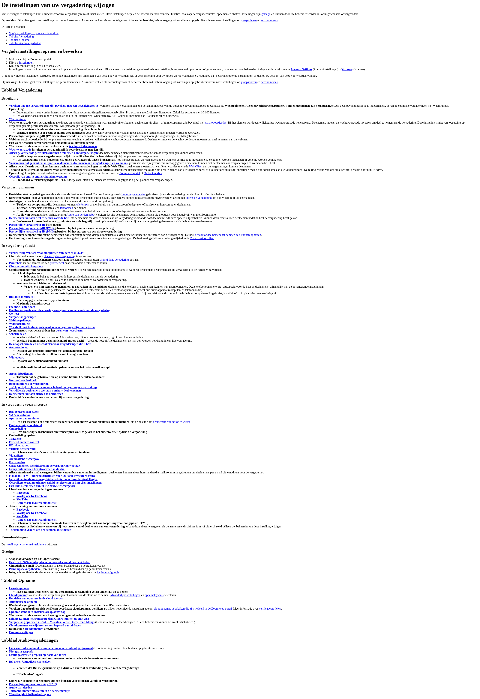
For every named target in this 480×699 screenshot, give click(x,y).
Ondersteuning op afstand (25, 425)
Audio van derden (20, 687)
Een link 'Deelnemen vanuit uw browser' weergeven (42, 486)
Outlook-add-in (153, 173)
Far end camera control (24, 442)
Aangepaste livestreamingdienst (36, 502)
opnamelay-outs (154, 595)
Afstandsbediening (21, 373)
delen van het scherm (69, 330)
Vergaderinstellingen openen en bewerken (33, 33)
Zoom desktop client (202, 238)
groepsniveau (249, 20)
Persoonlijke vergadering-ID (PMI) (31, 228)
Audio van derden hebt (80, 214)
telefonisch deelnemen (83, 146)
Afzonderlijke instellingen (125, 595)
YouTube (22, 499)
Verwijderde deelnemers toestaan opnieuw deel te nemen (45, 390)
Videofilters (16, 455)
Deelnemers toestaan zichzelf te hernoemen (36, 393)
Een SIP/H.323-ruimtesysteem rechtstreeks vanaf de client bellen (49, 562)
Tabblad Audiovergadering (25, 43)
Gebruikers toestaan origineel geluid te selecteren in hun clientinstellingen (55, 482)
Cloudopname (18, 595)
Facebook (22, 492)
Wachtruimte (17, 119)
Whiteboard (16, 357)
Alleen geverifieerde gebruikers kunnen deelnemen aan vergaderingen (53, 152)
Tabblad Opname (19, 39)
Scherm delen (17, 333)
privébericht (57, 263)
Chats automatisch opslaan (26, 266)
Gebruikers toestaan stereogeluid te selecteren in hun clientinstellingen (53, 479)
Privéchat (15, 263)
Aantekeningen (18, 347)
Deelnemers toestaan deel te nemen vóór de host (39, 218)
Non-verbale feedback (23, 380)
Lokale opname (19, 588)
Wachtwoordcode (20, 149)
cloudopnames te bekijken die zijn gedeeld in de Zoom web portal (193, 608)
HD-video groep (19, 445)
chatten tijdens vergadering (59, 256)
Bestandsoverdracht (21, 296)
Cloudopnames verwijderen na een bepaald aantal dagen (45, 625)
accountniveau (269, 20)
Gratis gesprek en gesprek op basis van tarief (37, 654)
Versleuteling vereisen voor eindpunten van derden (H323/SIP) (48, 252)
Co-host (14, 313)
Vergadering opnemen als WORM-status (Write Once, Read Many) (51, 622)
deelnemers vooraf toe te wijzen (171, 421)
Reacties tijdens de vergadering (29, 383)
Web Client (195, 166)
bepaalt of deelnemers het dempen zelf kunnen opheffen (228, 234)
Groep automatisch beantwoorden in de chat (37, 469)
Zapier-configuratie (108, 572)
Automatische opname (23, 601)
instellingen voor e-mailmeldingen (26, 544)
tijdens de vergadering (199, 197)
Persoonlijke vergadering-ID (27, 224)
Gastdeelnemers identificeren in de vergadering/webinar (44, 465)
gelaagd (266, 14)
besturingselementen (134, 194)
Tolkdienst (15, 438)
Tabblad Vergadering (21, 36)
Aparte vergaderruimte (24, 418)
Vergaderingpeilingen (22, 317)
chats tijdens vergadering (114, 259)
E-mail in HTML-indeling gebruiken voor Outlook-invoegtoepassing (52, 475)
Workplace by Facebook (31, 496)
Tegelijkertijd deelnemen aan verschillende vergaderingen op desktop (53, 387)
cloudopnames (34, 628)
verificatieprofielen (270, 608)
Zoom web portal (129, 173)
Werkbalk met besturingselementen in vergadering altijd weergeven (52, 327)
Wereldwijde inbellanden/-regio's (30, 694)
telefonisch (82, 204)
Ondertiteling (17, 428)
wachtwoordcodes (215, 122)
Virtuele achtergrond (22, 448)
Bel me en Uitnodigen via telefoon (30, 661)
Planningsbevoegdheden (24, 569)
